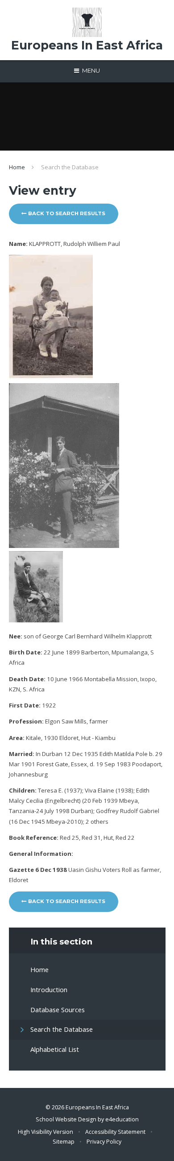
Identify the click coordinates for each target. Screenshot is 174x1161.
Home (17, 167)
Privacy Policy (104, 1141)
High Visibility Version (45, 1132)
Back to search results (66, 213)
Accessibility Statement (115, 1132)
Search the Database (70, 167)
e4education (122, 1119)
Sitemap (64, 1141)
